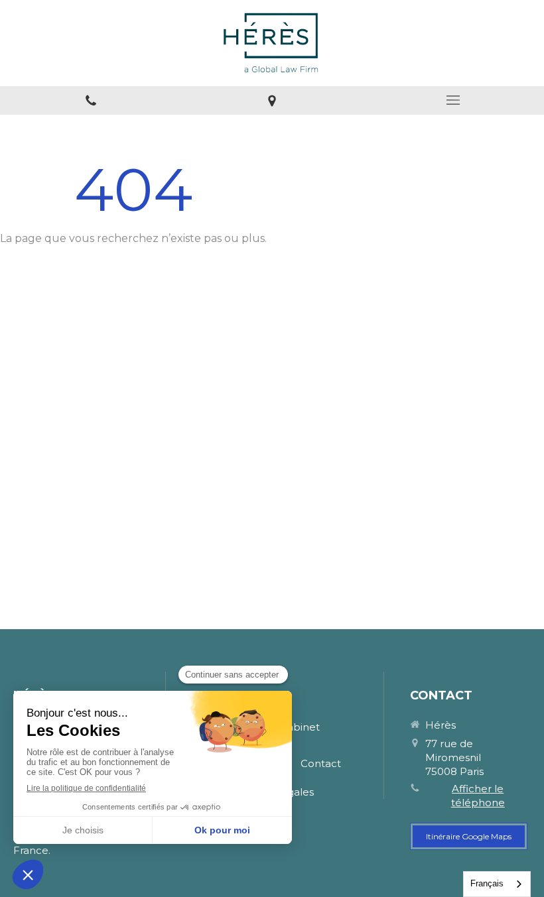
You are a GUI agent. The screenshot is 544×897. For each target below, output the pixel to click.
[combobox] (497, 884)
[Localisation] (271, 100)
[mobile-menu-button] (453, 100)
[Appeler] (90, 100)
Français (487, 883)
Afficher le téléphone (478, 795)
